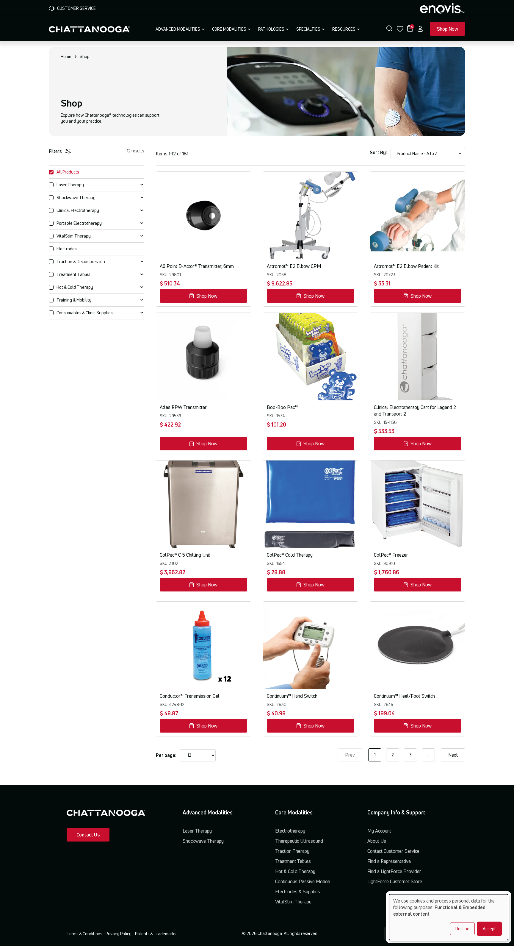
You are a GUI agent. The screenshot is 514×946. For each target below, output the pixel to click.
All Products (68, 171)
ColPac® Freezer (391, 555)
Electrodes (66, 248)
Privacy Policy (118, 933)
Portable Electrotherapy (79, 223)
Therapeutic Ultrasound (299, 841)
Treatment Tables (73, 274)
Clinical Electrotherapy (78, 210)
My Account (379, 831)
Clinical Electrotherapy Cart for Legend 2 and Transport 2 (415, 410)
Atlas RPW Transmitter (183, 407)
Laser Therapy (70, 184)
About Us (376, 841)
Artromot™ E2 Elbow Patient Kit (406, 266)
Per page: (166, 755)
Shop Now (447, 29)
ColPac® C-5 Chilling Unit (185, 555)
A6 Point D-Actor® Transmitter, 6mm (197, 266)
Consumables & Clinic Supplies (84, 312)
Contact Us (88, 835)
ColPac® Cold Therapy (290, 555)
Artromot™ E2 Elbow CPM (294, 266)
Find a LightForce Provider (394, 871)
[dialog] (448, 917)
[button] (389, 29)
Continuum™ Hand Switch (292, 696)
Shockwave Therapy (76, 197)
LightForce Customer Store (394, 881)
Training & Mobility (74, 299)
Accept (489, 928)
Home (66, 56)
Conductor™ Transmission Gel (190, 696)
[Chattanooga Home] (89, 29)
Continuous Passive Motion (302, 881)
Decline (462, 928)
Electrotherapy (290, 831)
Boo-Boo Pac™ (282, 407)
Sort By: (378, 152)
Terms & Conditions (84, 933)
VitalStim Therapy (74, 235)
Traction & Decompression (81, 261)
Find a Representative (389, 861)
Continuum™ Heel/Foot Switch (404, 696)
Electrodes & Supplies (297, 892)
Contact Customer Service (393, 851)
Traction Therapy (292, 851)
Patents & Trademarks (155, 933)
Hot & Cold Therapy (75, 287)
